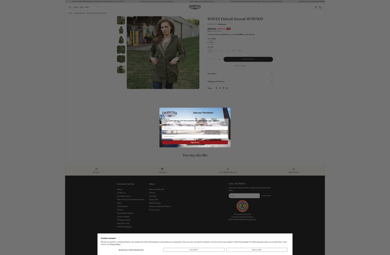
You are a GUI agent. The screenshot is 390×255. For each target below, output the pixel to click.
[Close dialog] (229, 109)
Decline (257, 250)
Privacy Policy (115, 244)
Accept (194, 250)
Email (164, 133)
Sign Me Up (195, 142)
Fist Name (166, 124)
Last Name (200, 124)
